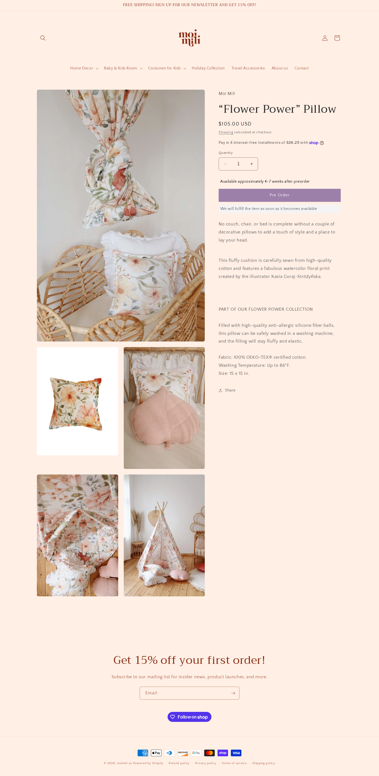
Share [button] (230, 390)
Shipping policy (263, 763)
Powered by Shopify (148, 763)
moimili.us (124, 763)
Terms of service (234, 763)
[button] (43, 38)
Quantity (226, 153)
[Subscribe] (233, 693)
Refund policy (179, 763)
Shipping (226, 132)
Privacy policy (205, 763)
